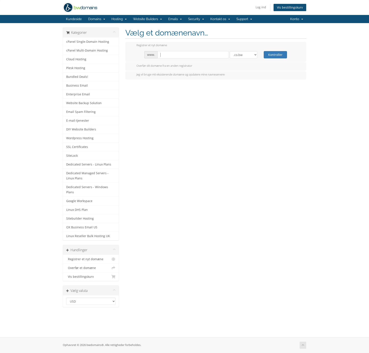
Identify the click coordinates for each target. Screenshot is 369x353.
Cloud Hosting (76, 59)
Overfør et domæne (81, 268)
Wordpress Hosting (80, 138)
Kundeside (74, 19)
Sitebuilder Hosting (80, 218)
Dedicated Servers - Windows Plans (87, 189)
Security (195, 19)
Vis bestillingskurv (290, 7)
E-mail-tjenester (77, 121)
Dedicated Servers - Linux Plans (88, 164)
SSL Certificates (77, 147)
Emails (174, 19)
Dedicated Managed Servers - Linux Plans (87, 175)
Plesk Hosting (75, 68)
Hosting (117, 19)
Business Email (77, 85)
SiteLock (72, 156)
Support (243, 19)
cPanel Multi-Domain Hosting (87, 50)
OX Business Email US (81, 227)
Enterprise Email (78, 94)
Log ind (261, 7)
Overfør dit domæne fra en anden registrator (164, 66)
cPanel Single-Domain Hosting (87, 42)
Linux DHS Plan (77, 210)
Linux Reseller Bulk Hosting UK (88, 236)
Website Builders (146, 19)
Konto (295, 19)
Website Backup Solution (84, 103)
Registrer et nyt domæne (84, 259)
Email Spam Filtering (81, 112)
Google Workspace (79, 201)
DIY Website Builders (81, 129)
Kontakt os (219, 19)
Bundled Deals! (77, 77)
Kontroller (275, 55)
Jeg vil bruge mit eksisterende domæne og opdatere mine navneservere (180, 75)
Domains (95, 19)
